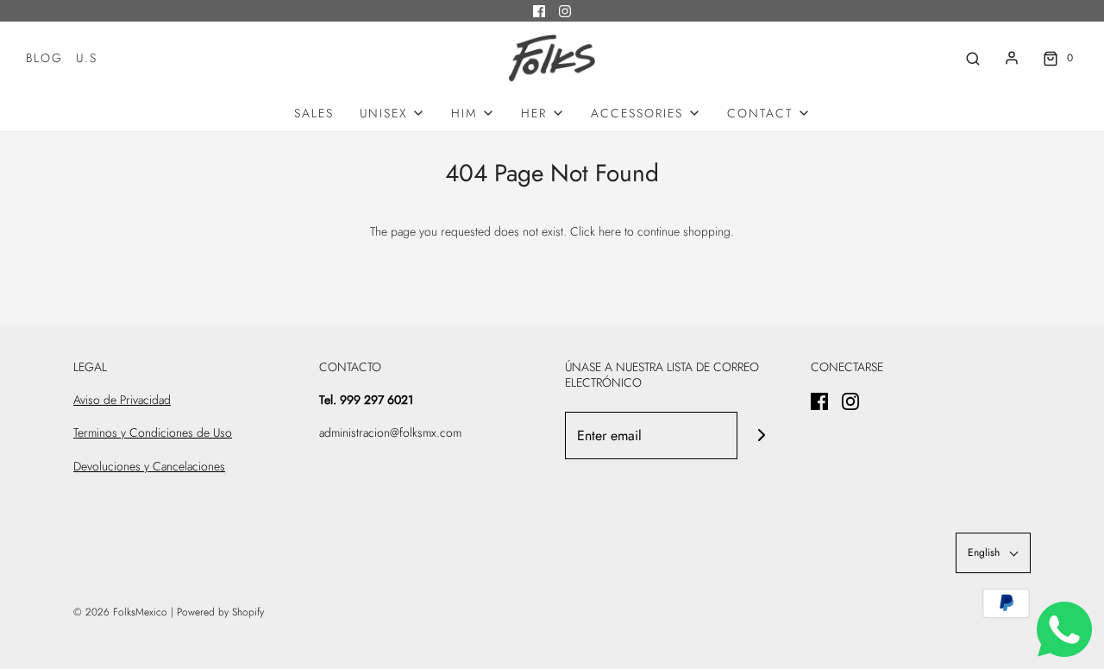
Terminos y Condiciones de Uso (152, 432)
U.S (86, 57)
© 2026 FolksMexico (120, 612)
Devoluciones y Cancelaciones (149, 466)
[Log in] (1011, 58)
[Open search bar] (972, 58)
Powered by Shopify (220, 612)
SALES (314, 113)
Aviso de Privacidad (122, 399)
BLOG (44, 57)
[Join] (761, 435)
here (610, 231)
